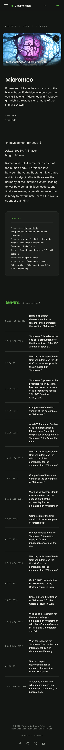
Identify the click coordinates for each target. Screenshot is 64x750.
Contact (38, 735)
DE (45, 5)
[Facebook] (20, 743)
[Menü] (6, 6)
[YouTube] (43, 743)
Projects (10, 26)
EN (57, 5)
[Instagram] (28, 743)
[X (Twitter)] (36, 743)
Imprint (25, 735)
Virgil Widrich (23, 5)
